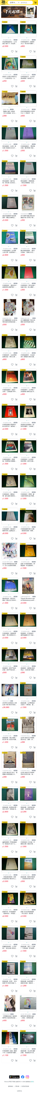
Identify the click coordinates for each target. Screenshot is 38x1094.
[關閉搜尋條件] (19, 2)
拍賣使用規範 (25, 1086)
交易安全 (19, 1091)
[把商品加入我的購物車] (16, 51)
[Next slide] (17, 28)
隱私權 (17, 1086)
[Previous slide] (3, 28)
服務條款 (10, 1086)
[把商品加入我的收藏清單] (12, 51)
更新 (32, 1081)
